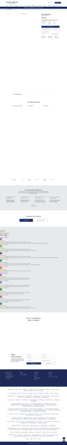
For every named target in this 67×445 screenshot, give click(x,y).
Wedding (49, 5)
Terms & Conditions (23, 374)
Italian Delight (24, 432)
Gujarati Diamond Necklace (27, 429)
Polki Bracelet (33, 401)
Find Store (58, 2)
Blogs (27, 438)
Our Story (36, 374)
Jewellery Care (8, 377)
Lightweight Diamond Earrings (25, 410)
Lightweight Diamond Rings (12, 410)
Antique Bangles (28, 397)
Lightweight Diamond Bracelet (40, 411)
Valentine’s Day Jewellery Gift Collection (50, 434)
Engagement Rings (54, 413)
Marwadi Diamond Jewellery (39, 429)
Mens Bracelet (40, 390)
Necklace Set (25, 389)
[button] (9, 142)
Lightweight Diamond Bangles (27, 411)
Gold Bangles (10, 9)
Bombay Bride (32, 432)
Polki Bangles (56, 399)
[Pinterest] (56, 376)
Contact (39, 438)
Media (31, 438)
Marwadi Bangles (52, 425)
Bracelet (52, 389)
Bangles (44, 5)
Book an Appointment (9, 376)
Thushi (34, 390)
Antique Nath (20, 397)
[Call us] (50, 2)
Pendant (57, 389)
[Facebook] (51, 376)
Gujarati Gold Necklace (33, 428)
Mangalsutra (33, 5)
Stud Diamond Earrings (41, 422)
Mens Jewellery (42, 436)
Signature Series (27, 434)
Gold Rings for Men (23, 413)
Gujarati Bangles (44, 425)
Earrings (39, 5)
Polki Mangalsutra (33, 399)
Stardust (12, 432)
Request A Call (49, 363)
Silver (24, 5)
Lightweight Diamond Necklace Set (51, 408)
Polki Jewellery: (11, 399)
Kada (25, 390)
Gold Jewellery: (11, 389)
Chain (20, 389)
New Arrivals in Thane (33, 436)
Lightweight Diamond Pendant (54, 410)
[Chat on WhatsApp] (64, 441)
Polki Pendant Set (48, 399)
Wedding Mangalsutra (28, 417)
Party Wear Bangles (25, 425)
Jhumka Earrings (24, 422)
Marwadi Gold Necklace (54, 428)
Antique (16, 5)
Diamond (11, 5)
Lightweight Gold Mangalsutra (36, 403)
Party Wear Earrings (21, 421)
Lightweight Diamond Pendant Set (39, 410)
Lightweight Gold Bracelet (39, 406)
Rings (28, 5)
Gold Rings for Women (13, 413)
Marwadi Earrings (47, 421)
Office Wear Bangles (16, 425)
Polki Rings (17, 399)
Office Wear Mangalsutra (50, 417)
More (60, 5)
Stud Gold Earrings (32, 422)
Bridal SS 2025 (54, 432)
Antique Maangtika (36, 397)
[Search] (53, 2)
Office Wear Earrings (11, 421)
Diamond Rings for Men (44, 413)
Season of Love (20, 434)
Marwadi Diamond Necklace (51, 429)
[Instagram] (54, 376)
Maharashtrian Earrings (30, 421)
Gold (7, 5)
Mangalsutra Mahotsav (36, 434)
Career (35, 379)
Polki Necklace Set (25, 399)
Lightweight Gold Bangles (28, 406)
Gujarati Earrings (39, 421)
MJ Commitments (37, 377)
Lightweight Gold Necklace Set (49, 403)
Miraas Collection (46, 432)
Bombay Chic (38, 432)
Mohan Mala (29, 390)
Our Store (50, 374)
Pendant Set (42, 389)
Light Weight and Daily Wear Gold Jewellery (20, 403)
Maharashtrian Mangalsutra (17, 417)
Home (7, 9)
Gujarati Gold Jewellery (23, 428)
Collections (55, 5)
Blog (35, 376)
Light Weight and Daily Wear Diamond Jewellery (18, 408)
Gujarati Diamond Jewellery (15, 429)
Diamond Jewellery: (13, 393)
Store (35, 438)
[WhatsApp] (48, 2)
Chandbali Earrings (56, 421)
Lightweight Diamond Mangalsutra (36, 408)
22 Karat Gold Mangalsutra (39, 417)
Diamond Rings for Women (33, 413)
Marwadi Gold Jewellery (44, 428)
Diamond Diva (18, 432)
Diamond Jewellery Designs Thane (21, 436)
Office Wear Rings (29, 415)
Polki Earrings (41, 399)
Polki (21, 5)
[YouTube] (49, 376)
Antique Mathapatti (45, 397)
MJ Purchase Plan (9, 374)
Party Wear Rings (37, 415)
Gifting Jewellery (12, 434)
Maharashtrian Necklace (12, 428)
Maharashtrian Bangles (35, 425)
